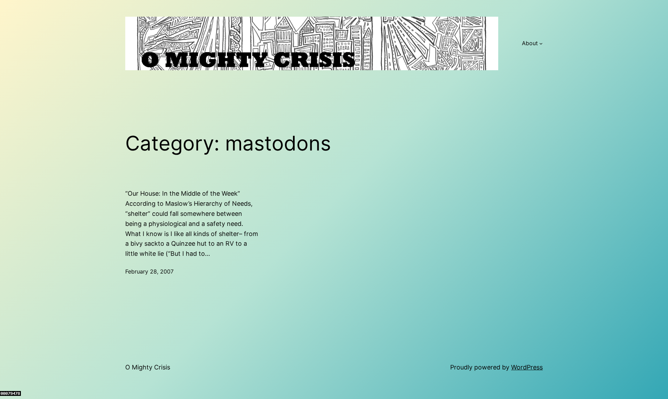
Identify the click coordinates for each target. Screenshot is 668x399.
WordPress (527, 367)
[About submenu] (541, 43)
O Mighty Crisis (147, 367)
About (530, 43)
